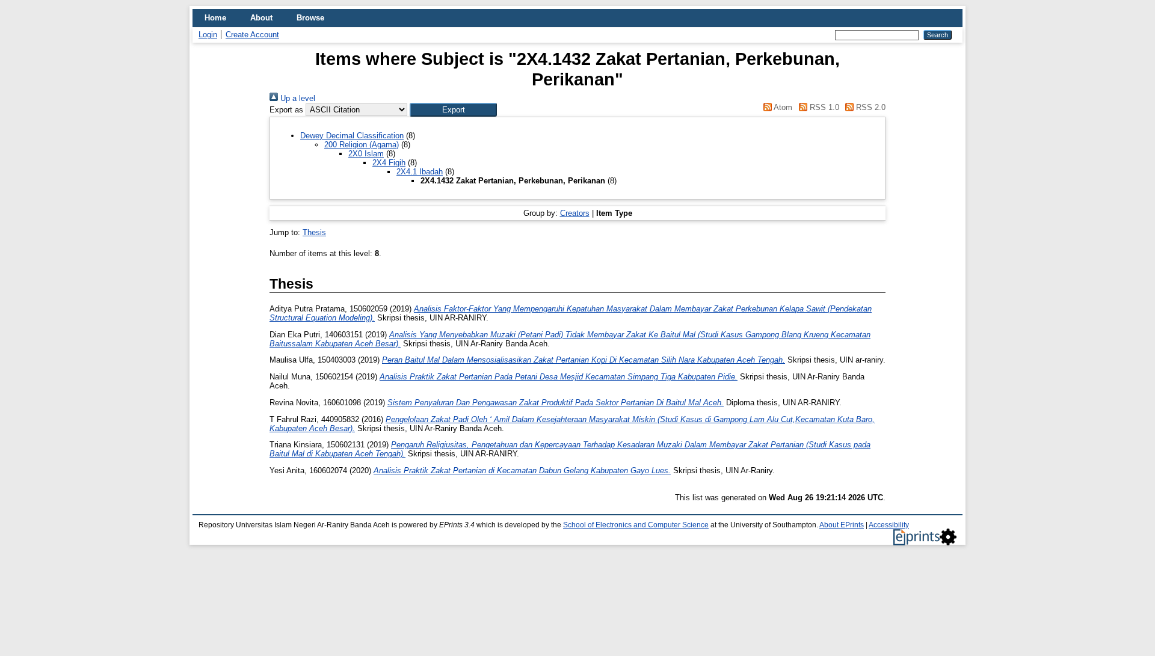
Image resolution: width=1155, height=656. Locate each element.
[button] (453, 110)
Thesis (314, 232)
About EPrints (841, 525)
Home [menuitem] (215, 17)
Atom (782, 107)
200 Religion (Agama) (361, 144)
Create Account (252, 34)
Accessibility (889, 525)
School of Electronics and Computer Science (636, 525)
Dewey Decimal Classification (352, 135)
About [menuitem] (261, 17)
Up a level (296, 98)
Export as (286, 109)
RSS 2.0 (870, 107)
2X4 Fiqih (388, 162)
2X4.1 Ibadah (419, 171)
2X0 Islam (366, 153)
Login (208, 34)
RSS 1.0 (823, 107)
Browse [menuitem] (310, 17)
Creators (575, 213)
